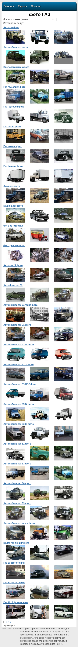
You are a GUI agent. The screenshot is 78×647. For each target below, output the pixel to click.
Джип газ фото (11, 186)
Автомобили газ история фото (20, 305)
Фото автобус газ (13, 225)
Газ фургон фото (13, 166)
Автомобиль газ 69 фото (17, 503)
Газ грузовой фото (13, 106)
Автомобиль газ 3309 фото (18, 424)
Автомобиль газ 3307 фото (18, 404)
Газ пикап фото (12, 126)
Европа (22, 6)
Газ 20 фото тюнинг (14, 563)
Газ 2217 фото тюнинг (15, 602)
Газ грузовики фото (14, 87)
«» (14, 628)
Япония (36, 6)
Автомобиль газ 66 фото (17, 483)
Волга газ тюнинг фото (16, 543)
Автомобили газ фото (15, 47)
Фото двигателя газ (14, 245)
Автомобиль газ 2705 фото (18, 344)
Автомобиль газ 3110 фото (18, 364)
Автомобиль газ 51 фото (17, 443)
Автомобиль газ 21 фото (17, 325)
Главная (9, 6)
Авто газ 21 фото (13, 265)
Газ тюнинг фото (12, 146)
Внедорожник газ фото (16, 67)
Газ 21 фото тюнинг (14, 582)
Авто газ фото (11, 27)
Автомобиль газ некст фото (19, 523)
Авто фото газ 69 (13, 285)
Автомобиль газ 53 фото (17, 463)
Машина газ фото (13, 206)
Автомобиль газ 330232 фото (19, 384)
